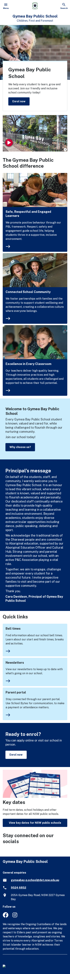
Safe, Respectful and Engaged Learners (28, 214)
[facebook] (5, 916)
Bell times (13, 628)
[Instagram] (15, 916)
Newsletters (15, 662)
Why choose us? (20, 447)
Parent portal (16, 692)
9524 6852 (18, 887)
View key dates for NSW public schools (35, 822)
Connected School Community (28, 292)
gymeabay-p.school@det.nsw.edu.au (35, 880)
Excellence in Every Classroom (28, 364)
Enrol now (18, 101)
